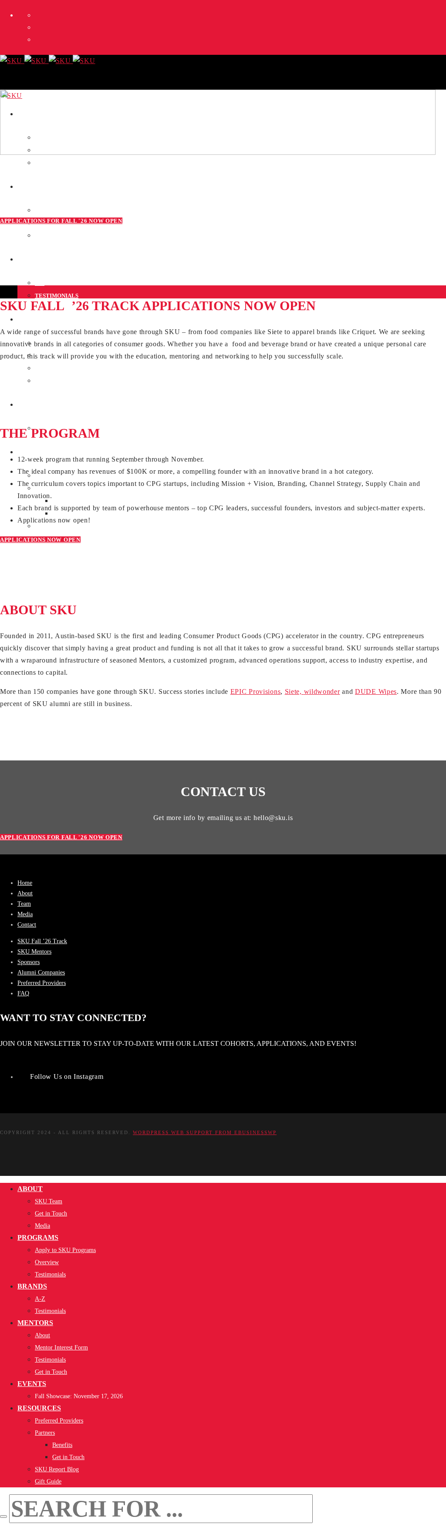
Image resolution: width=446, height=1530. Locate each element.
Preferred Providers (41, 983)
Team (24, 904)
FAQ (23, 993)
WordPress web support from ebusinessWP (205, 1132)
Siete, (294, 691)
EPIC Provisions (255, 691)
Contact (26, 924)
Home (24, 883)
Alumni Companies (41, 972)
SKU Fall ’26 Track (42, 941)
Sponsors (28, 962)
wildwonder (322, 691)
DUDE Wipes (376, 691)
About (25, 893)
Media (25, 914)
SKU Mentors (34, 951)
